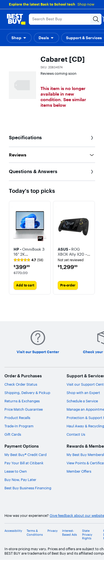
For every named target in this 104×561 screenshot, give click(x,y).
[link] (28, 260)
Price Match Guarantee (23, 409)
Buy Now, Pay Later (20, 479)
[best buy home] (16, 19)
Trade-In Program (19, 426)
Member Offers (79, 471)
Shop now (85, 4)
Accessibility (13, 531)
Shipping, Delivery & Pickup (27, 392)
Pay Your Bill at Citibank (24, 463)
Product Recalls (17, 417)
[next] (90, 247)
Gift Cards (12, 434)
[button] (19, 38)
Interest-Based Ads (69, 532)
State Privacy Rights (87, 534)
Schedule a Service (82, 401)
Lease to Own (15, 471)
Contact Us (76, 434)
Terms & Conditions (35, 532)
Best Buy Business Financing (27, 488)
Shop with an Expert (83, 392)
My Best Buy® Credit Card (25, 454)
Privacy (52, 531)
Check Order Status (20, 384)
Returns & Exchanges (22, 401)
